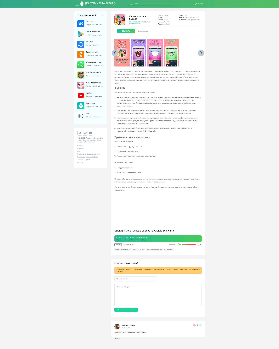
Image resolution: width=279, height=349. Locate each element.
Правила (80, 148)
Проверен (118, 244)
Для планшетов (134, 23)
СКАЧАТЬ (126, 31)
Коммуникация (134, 22)
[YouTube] (90, 133)
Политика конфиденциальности (88, 154)
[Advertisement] (136, 209)
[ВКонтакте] (85, 133)
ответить (117, 339)
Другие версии (143, 31)
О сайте (80, 145)
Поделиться (169, 249)
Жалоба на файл (83, 160)
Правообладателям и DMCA (87, 157)
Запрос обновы (138, 249)
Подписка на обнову (154, 249)
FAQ (78, 151)
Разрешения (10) (128, 244)
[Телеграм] (79, 133)
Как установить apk (122, 249)
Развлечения (145, 22)
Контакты (80, 162)
